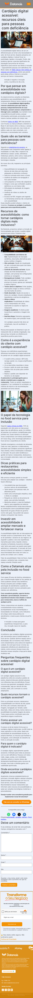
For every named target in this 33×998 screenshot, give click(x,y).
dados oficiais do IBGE (14, 426)
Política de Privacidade (8, 939)
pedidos (3, 819)
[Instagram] (6, 990)
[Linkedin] (12, 990)
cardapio (18, 817)
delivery (24, 817)
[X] (19, 814)
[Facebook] (13, 814)
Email (3, 862)
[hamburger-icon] (29, 4)
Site (2, 869)
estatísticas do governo (17, 147)
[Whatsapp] (3, 990)
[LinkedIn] (24, 814)
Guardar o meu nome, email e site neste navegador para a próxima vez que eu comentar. (14, 879)
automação (11, 817)
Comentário (5, 832)
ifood (30, 817)
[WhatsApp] (8, 814)
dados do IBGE (13, 121)
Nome (3, 855)
